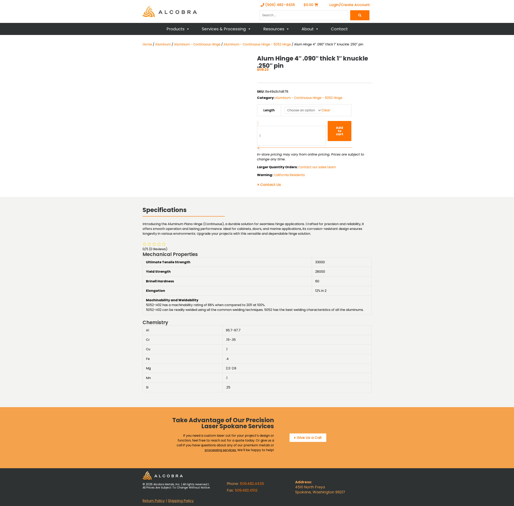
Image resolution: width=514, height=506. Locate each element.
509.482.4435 (252, 483)
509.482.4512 (246, 490)
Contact (339, 29)
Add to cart (339, 130)
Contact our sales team (317, 167)
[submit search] (359, 15)
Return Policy (154, 500)
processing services (220, 450)
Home (147, 44)
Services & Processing (224, 29)
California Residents (289, 175)
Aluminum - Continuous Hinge (197, 44)
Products (175, 29)
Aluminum (163, 44)
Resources (273, 29)
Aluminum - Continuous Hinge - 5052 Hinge (257, 44)
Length (269, 110)
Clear (326, 110)
